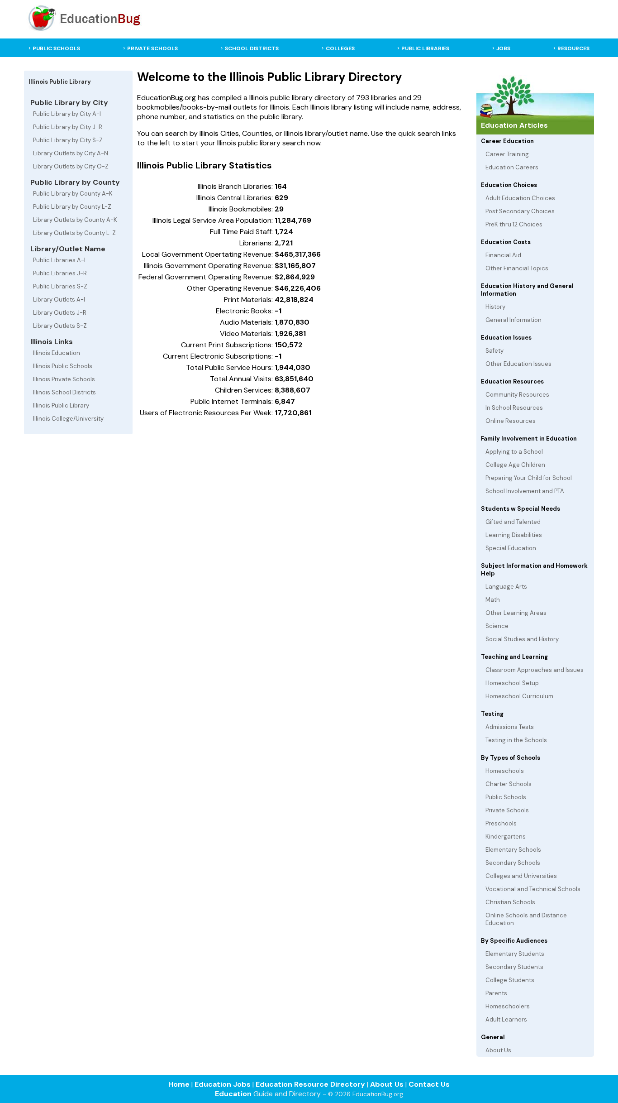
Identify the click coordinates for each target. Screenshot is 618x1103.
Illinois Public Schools (62, 366)
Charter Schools (508, 784)
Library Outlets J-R (59, 313)
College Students (509, 980)
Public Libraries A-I (59, 260)
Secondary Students (514, 967)
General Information (513, 320)
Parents (496, 993)
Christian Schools (510, 902)
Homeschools (504, 771)
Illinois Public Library (61, 405)
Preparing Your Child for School (528, 478)
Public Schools (505, 797)
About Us (498, 1050)
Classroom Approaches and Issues (534, 670)
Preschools (501, 823)
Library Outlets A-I (59, 299)
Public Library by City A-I (67, 114)
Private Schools (507, 810)
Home (179, 1084)
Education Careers (511, 167)
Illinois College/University (68, 418)
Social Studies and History (522, 639)
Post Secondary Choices (520, 211)
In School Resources (514, 408)
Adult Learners (506, 1019)
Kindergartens (505, 836)
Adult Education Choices (520, 198)
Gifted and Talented (513, 522)
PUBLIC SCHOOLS (56, 48)
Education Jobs (223, 1084)
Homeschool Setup (512, 683)
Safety (494, 351)
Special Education (510, 548)
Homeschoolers (507, 1006)
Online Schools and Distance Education (526, 919)
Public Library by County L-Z (72, 207)
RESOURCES (573, 48)
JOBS (503, 48)
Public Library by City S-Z (68, 140)
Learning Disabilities (513, 535)
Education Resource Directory (310, 1084)
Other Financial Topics (516, 268)
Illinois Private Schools (64, 379)
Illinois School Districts (64, 392)
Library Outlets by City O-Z (71, 166)
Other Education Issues (518, 364)
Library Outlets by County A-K (75, 220)
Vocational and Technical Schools (532, 889)
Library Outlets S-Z (60, 326)
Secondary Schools (512, 863)
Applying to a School (514, 452)
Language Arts (506, 586)
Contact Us (429, 1084)
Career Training (507, 154)
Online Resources (510, 421)
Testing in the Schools (516, 740)
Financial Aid (503, 255)
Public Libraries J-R (60, 273)
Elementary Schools (513, 850)
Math (492, 600)
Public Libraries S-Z (60, 286)
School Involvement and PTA (524, 491)
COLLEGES (340, 48)
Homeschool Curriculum (519, 696)
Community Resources (517, 394)
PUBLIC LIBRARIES (425, 48)
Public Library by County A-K (73, 193)
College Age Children (515, 465)
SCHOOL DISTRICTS (252, 48)
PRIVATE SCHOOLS (152, 48)
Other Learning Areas (516, 613)
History (495, 307)
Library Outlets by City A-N (70, 153)
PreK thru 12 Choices (513, 224)
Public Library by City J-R (67, 127)
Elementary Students (514, 954)
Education (233, 1093)
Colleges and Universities (521, 876)
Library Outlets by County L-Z (74, 233)
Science (497, 626)
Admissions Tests (509, 727)
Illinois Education (56, 353)
